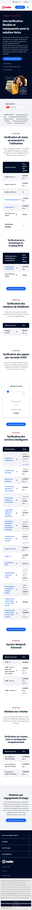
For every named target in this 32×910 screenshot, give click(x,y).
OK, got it (16, 902)
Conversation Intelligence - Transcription (9, 500)
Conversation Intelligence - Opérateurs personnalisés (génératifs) (9, 525)
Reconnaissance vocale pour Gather (10, 575)
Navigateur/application (12, 199)
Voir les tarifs (25, 464)
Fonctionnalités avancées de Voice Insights (9, 488)
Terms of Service (25, 897)
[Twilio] (6, 7)
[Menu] (28, 7)
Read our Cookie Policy (6, 907)
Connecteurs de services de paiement (9, 538)
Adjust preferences (16, 905)
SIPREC (7, 556)
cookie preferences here (9, 893)
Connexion (25, 2)
